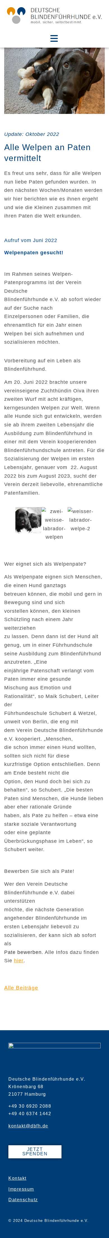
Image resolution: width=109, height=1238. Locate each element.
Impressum (21, 1189)
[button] (6, 526)
